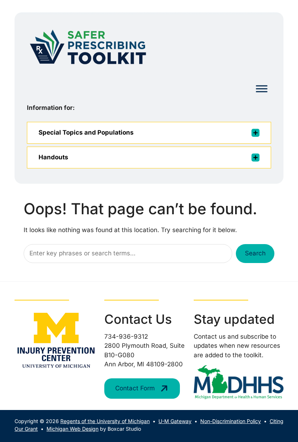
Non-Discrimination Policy (230, 421)
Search (255, 253)
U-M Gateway (175, 421)
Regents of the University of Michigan (105, 421)
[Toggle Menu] (261, 88)
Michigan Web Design (72, 429)
